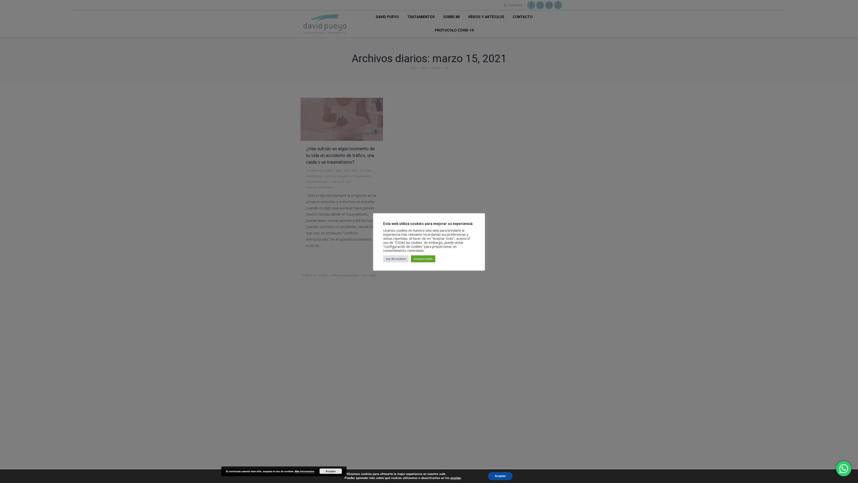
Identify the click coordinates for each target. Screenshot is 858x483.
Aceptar (500, 476)
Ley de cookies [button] (396, 259)
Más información (304, 471)
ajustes (455, 478)
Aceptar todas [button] (423, 259)
